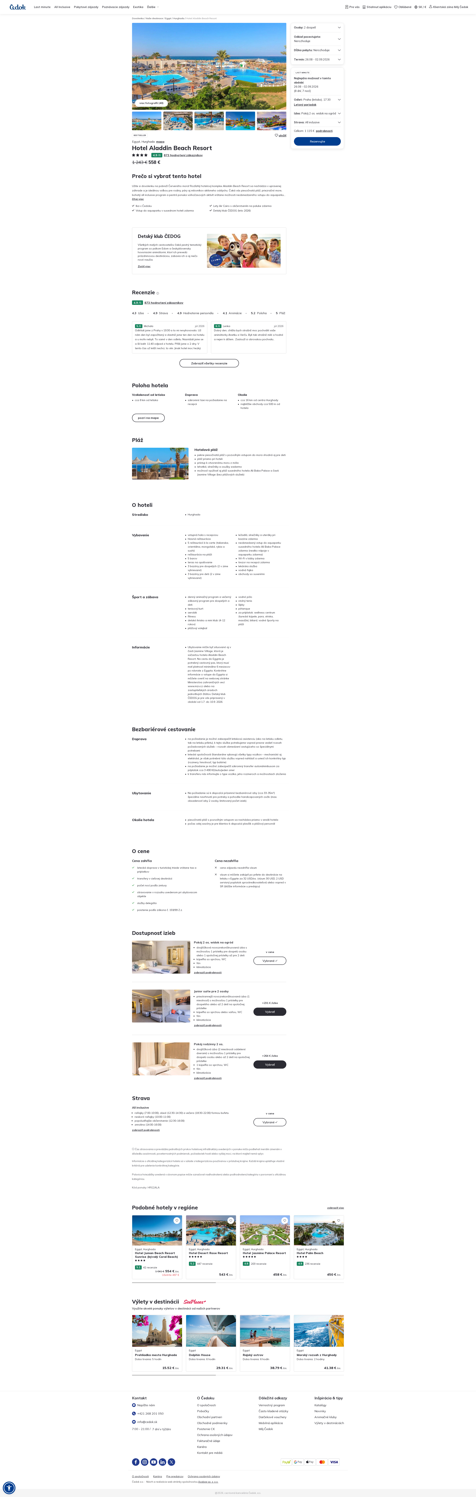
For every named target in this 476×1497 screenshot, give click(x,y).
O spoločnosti (206, 1405)
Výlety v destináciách (329, 1423)
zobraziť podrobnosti (208, 972)
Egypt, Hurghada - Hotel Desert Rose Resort (208, 1219)
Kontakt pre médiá (209, 1453)
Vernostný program (272, 1405)
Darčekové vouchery (273, 1417)
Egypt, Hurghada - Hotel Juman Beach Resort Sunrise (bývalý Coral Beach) (155, 1219)
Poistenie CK (206, 1429)
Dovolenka (138, 18)
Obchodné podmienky (212, 1423)
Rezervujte (317, 141)
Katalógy (320, 1405)
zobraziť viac (335, 1207)
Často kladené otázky (273, 1411)
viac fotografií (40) (151, 103)
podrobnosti (324, 131)
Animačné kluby (325, 1417)
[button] (9, 1487)
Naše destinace (154, 18)
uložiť (282, 135)
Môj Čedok (266, 1429)
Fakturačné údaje (208, 1441)
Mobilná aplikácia (271, 1423)
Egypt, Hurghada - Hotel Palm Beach (316, 1217)
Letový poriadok (305, 104)
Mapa (160, 141)
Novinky (320, 1411)
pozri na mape (148, 418)
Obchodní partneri (209, 1417)
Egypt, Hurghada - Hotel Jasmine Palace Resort (264, 1219)
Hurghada (178, 18)
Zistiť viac (144, 266)
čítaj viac (138, 199)
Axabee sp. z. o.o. (208, 1481)
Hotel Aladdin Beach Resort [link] (201, 18)
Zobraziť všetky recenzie (209, 363)
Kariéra (202, 1447)
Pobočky (203, 1411)
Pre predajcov (174, 1476)
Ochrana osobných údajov (215, 1435)
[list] (157, 293)
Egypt (168, 18)
